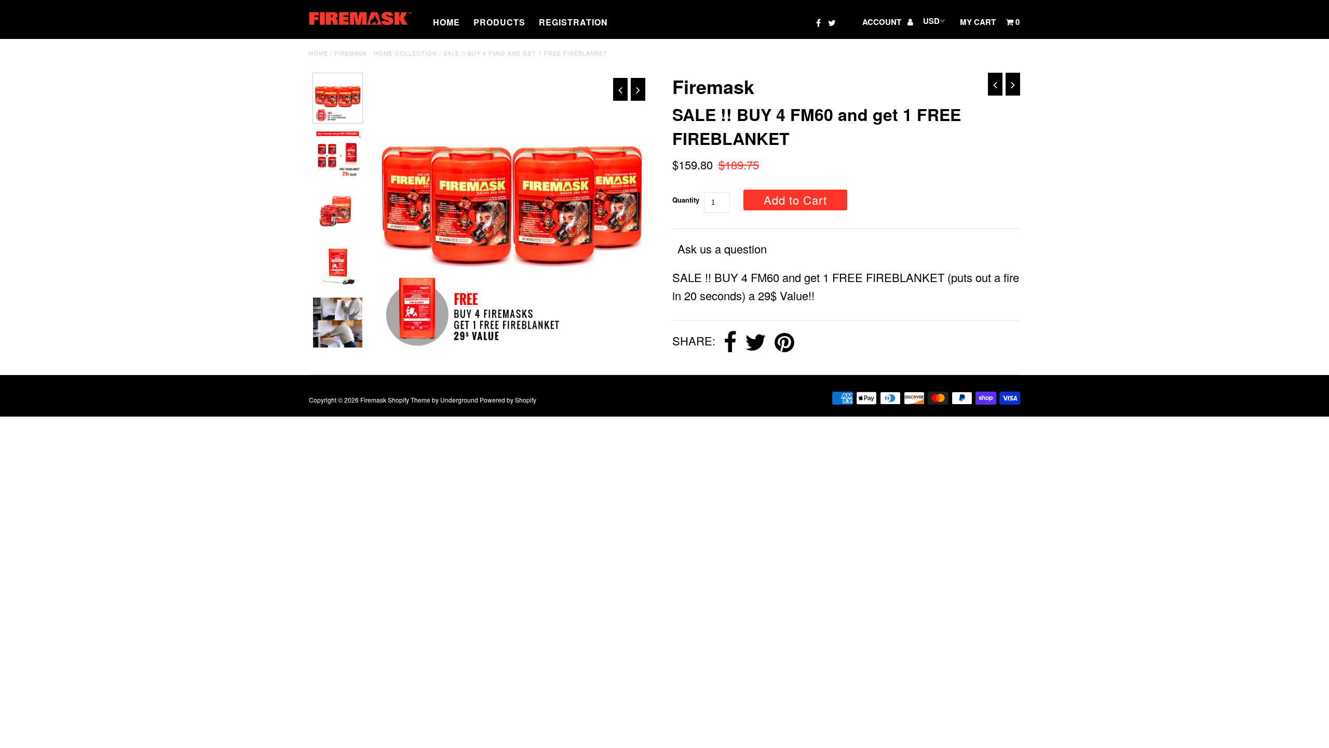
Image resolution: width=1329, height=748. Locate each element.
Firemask (373, 399)
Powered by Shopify (508, 399)
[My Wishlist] (848, 22)
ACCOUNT (882, 22)
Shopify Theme (409, 399)
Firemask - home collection (385, 53)
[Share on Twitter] (755, 342)
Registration (573, 22)
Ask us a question (722, 249)
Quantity (685, 200)
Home (446, 22)
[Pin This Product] (784, 342)
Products (499, 22)
